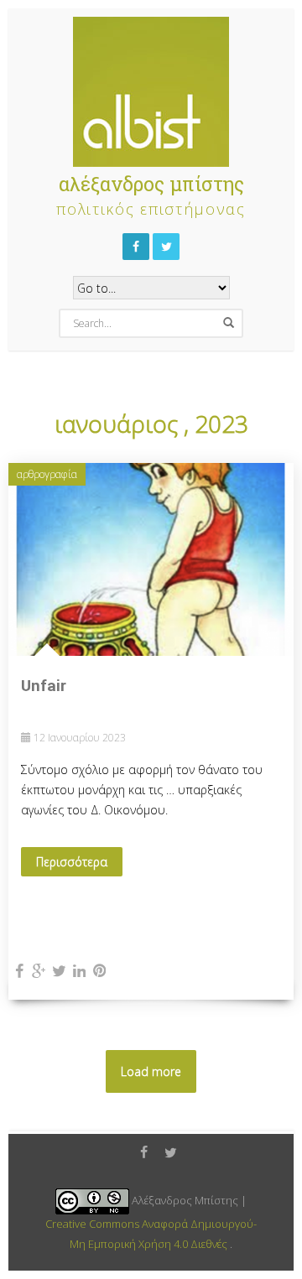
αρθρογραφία (47, 474)
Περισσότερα (71, 862)
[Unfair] (151, 558)
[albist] (151, 88)
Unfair (43, 685)
